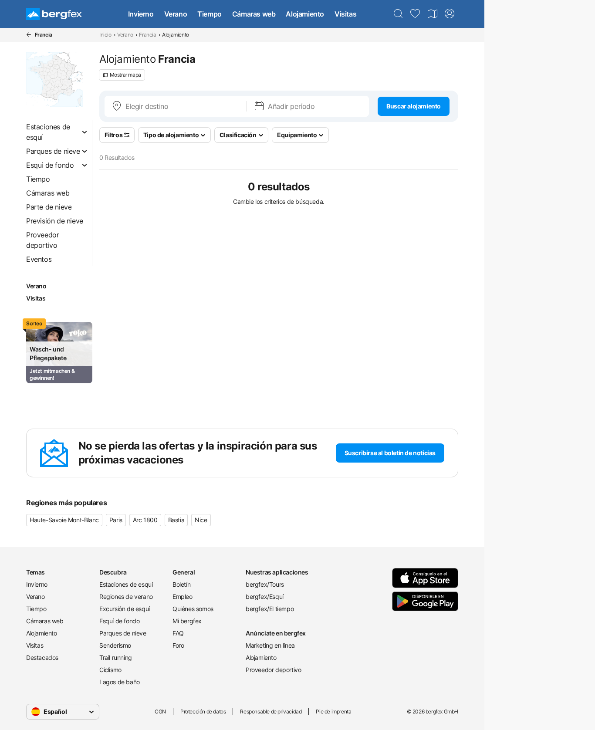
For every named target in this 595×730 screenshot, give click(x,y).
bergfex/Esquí (265, 596)
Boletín (181, 584)
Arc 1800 (145, 520)
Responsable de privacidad (270, 711)
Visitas (345, 14)
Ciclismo (110, 669)
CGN (160, 711)
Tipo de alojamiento (171, 135)
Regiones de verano (126, 596)
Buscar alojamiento (413, 106)
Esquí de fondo (119, 621)
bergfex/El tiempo (270, 608)
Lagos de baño (119, 682)
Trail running (115, 657)
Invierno (141, 14)
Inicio (105, 34)
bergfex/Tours (265, 584)
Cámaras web (254, 14)
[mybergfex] (449, 14)
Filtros (113, 135)
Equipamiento (297, 135)
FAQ (178, 633)
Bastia (176, 520)
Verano (175, 14)
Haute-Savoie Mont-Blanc (64, 520)
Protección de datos (203, 711)
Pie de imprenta (333, 711)
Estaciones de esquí (125, 584)
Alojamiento (305, 14)
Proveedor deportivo (273, 669)
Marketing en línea (270, 645)
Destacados (42, 657)
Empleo (182, 596)
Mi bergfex (187, 621)
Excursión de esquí (124, 608)
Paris (115, 520)
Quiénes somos (192, 608)
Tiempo (209, 14)
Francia (147, 34)
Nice (201, 520)
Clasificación (238, 135)
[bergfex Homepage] (54, 14)
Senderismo (115, 645)
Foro (178, 645)
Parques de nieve (122, 633)
